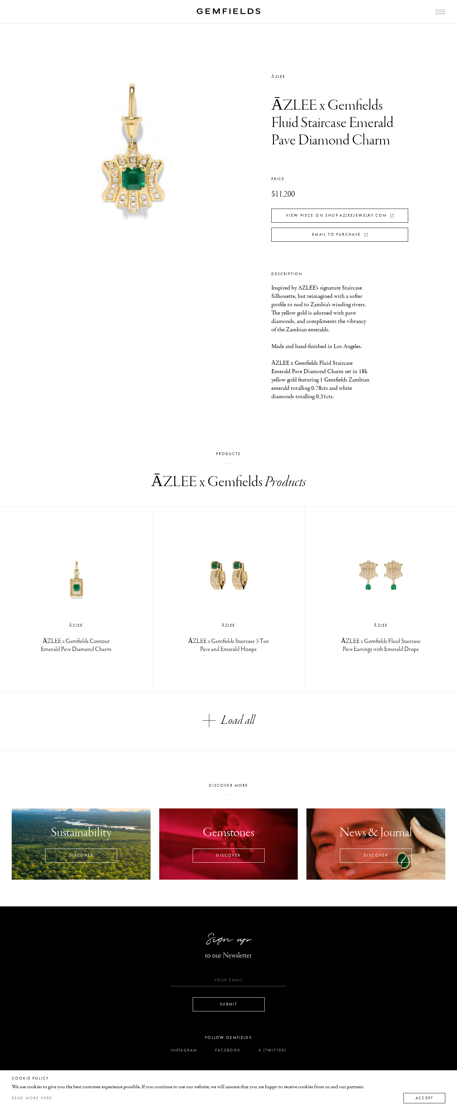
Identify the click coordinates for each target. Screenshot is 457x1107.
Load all (238, 720)
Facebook (228, 1050)
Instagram (184, 1050)
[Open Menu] (440, 11)
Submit (228, 1004)
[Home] (228, 11)
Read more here (32, 1098)
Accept (424, 1098)
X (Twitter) (272, 1050)
